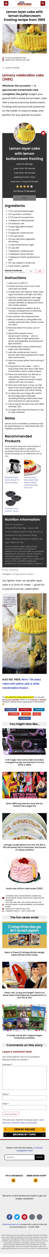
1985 (15, 902)
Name (5, 1094)
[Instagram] (32, 1217)
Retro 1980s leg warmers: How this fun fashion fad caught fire (24, 804)
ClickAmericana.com (10, 1224)
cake (22, 902)
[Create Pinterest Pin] (43, 133)
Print (24, 198)
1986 (18, 902)
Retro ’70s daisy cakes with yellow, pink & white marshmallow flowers (21, 683)
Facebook (33, 699)
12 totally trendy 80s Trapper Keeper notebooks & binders (24, 1036)
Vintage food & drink (30, 898)
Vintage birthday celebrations (30, 896)
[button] (6, 3)
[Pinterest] (24, 1217)
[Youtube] (39, 1217)
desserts (15, 904)
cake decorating (31, 902)
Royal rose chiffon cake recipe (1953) (24, 888)
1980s (16, 896)
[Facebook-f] (9, 1217)
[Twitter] (17, 1217)
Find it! (39, 1157)
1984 (11, 902)
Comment (7, 1065)
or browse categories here (29, 1149)
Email (5, 1104)
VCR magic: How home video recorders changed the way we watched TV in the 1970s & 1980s (24, 762)
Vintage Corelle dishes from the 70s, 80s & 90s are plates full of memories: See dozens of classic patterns (24, 847)
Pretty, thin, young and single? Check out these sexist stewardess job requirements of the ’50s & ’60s (24, 995)
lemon (21, 904)
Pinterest (43, 699)
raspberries (28, 904)
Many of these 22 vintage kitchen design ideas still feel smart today (24, 953)
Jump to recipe (12, 67)
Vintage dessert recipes (13, 898)
